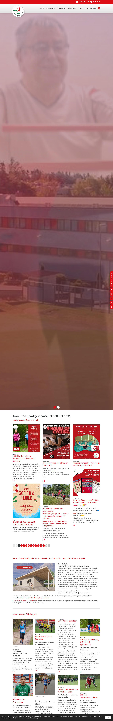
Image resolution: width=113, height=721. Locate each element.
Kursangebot (62, 8)
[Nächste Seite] (46, 545)
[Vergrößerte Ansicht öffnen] (26, 438)
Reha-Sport (72, 8)
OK (108, 717)
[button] (54, 407)
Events (80, 8)
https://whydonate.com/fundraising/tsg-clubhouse (32, 598)
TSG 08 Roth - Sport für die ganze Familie (41, 208)
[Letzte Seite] (49, 545)
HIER (44, 521)
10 (41, 545)
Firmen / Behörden (91, 8)
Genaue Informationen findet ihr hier (25, 601)
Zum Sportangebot (20, 214)
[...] (14, 481)
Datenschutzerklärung (32, 718)
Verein (42, 8)
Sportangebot (50, 8)
